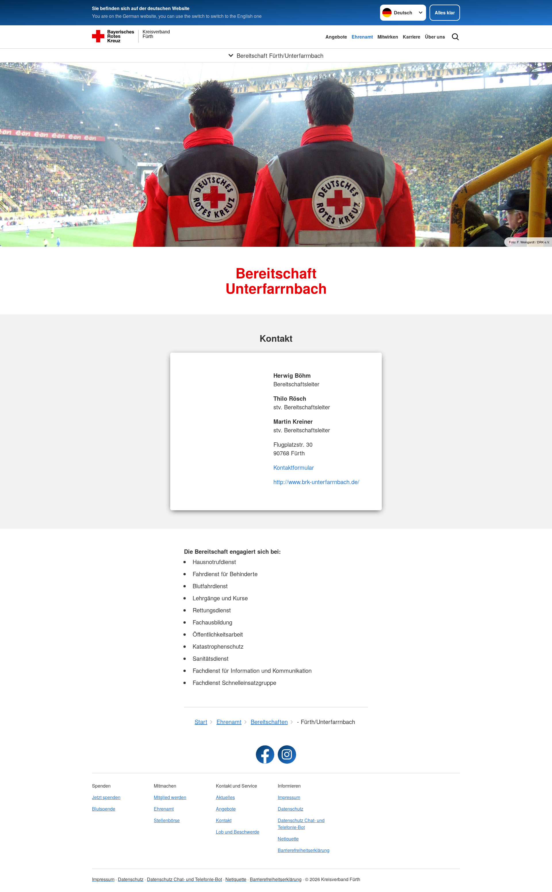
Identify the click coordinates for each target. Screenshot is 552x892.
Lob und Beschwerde (237, 831)
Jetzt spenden (106, 797)
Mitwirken (387, 36)
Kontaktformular (293, 467)
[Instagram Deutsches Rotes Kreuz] (287, 754)
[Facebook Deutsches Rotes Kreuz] (265, 754)
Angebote (336, 36)
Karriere (411, 36)
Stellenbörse (167, 820)
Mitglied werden (170, 797)
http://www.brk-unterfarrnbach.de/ (316, 481)
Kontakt (223, 820)
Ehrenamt (362, 36)
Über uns (435, 36)
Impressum (289, 797)
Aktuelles (225, 797)
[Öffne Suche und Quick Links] (455, 36)
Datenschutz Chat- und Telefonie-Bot (301, 823)
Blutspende (103, 808)
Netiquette (288, 838)
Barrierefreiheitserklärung (303, 850)
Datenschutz (290, 808)
